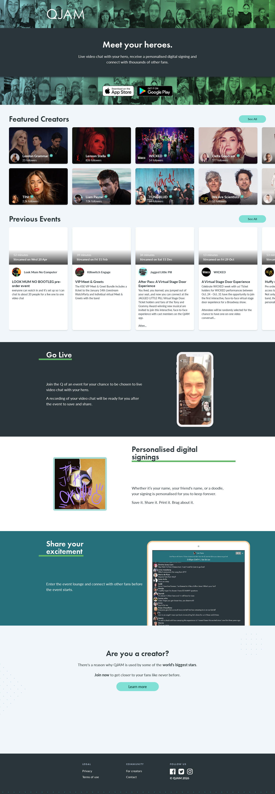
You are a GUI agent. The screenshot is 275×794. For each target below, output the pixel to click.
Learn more (137, 686)
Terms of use (90, 777)
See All (252, 119)
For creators (134, 771)
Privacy (87, 771)
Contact (131, 777)
